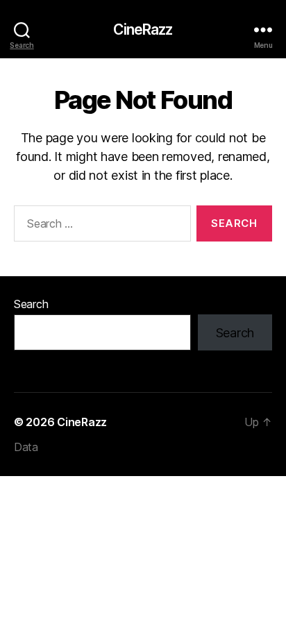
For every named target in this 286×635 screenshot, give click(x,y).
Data (26, 447)
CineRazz (142, 29)
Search (31, 304)
